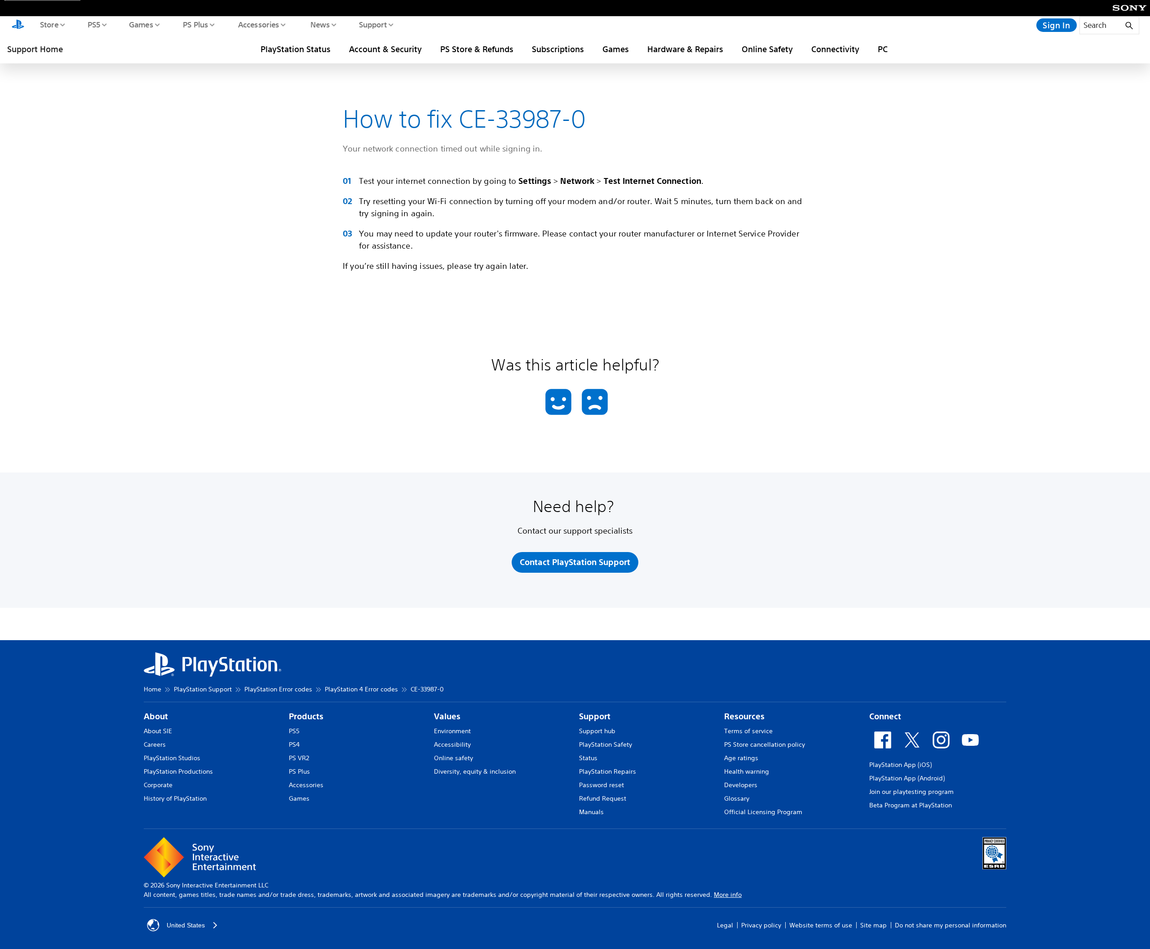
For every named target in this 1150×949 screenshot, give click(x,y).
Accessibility (452, 744)
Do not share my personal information (950, 925)
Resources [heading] (744, 716)
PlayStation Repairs (607, 771)
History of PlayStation (175, 798)
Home (152, 689)
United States (186, 925)
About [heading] (156, 716)
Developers (740, 785)
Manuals (591, 812)
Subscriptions (558, 49)
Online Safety (767, 49)
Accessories (258, 24)
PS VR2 (299, 758)
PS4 (294, 744)
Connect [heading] (885, 716)
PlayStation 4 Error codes (361, 689)
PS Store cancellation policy (764, 744)
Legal (725, 925)
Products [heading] (306, 716)
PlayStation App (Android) (907, 778)
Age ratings (741, 758)
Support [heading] (594, 716)
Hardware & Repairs (685, 49)
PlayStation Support (203, 689)
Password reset (601, 785)
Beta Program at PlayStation (910, 805)
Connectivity (835, 49)
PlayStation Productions (178, 771)
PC (883, 49)
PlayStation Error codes (278, 689)
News (319, 24)
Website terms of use (820, 925)
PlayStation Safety (605, 744)
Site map (873, 925)
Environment (452, 731)
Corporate (158, 785)
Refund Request (602, 798)
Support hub (597, 731)
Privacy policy (761, 925)
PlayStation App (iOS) (900, 765)
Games (140, 24)
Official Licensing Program (763, 812)
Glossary (736, 798)
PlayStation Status (296, 49)
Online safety (453, 758)
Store (49, 24)
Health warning (746, 771)
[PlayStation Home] (18, 25)
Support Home (35, 49)
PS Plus (195, 24)
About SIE (158, 731)
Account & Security (385, 49)
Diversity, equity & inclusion (475, 771)
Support (372, 24)
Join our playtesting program (911, 792)
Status (588, 758)
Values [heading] (447, 716)
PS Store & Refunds (476, 49)
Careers (155, 744)
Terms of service (748, 731)
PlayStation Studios (172, 758)
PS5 (93, 24)
